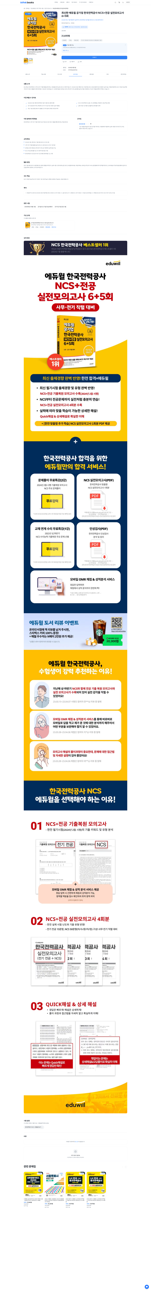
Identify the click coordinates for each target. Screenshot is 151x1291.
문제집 (56, 2)
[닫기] (125, 45)
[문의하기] (147, 1287)
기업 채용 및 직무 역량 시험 (36, 8)
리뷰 (107, 74)
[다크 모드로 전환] (123, 2)
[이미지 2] (31, 61)
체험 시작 (65, 50)
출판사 (68, 2)
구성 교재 (59, 74)
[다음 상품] (125, 1167)
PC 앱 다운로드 (83, 2)
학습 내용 (43, 74)
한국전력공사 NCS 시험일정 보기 (33, 1127)
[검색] (115, 2)
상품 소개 (27, 74)
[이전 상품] (122, 1167)
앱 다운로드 (74, 2)
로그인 (128, 2)
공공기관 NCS (48, 8)
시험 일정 (62, 2)
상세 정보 (75, 74)
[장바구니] (119, 2)
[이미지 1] (26, 61)
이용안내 (91, 2)
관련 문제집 (123, 74)
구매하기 (94, 57)
